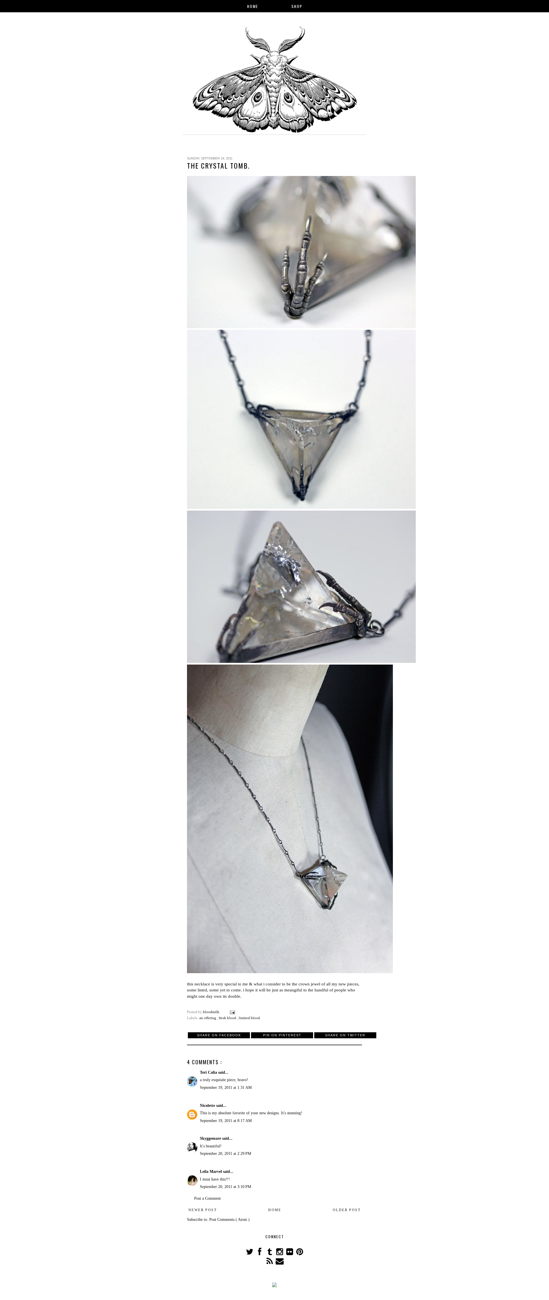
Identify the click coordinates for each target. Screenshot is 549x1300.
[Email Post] (232, 1012)
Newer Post (202, 1210)
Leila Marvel (211, 1171)
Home (252, 6)
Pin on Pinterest (282, 1035)
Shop (296, 6)
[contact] (279, 1263)
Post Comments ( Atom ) (229, 1219)
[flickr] (290, 1253)
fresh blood (228, 1018)
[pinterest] (299, 1253)
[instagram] (280, 1253)
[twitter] (250, 1253)
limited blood (249, 1018)
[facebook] (260, 1253)
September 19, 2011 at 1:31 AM (226, 1087)
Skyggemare (211, 1138)
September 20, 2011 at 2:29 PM (225, 1153)
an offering (208, 1018)
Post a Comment (207, 1198)
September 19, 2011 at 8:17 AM (226, 1121)
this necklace (198, 983)
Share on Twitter (345, 1035)
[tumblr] (270, 1253)
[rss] (270, 1263)
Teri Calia (209, 1072)
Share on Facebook (219, 1035)
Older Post (347, 1210)
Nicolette (208, 1105)
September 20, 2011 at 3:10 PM (225, 1187)
